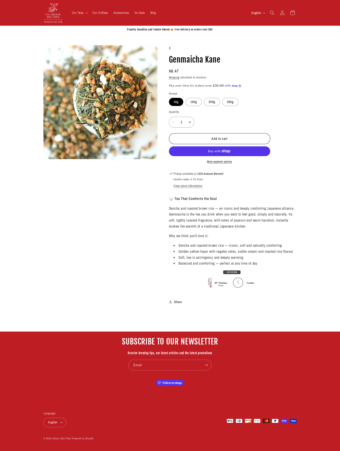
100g (193, 102)
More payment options (219, 161)
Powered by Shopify (83, 438)
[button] (79, 13)
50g (176, 102)
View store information (187, 186)
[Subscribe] (206, 365)
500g (230, 102)
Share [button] (178, 301)
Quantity (174, 112)
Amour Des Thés (62, 438)
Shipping (174, 77)
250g (212, 102)
